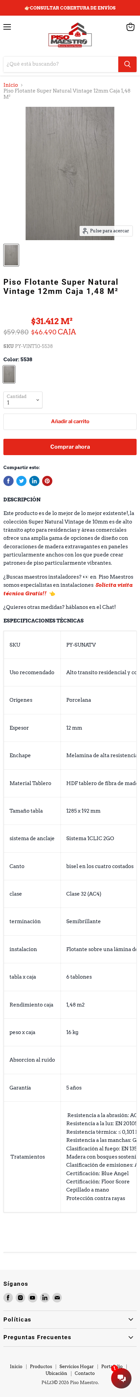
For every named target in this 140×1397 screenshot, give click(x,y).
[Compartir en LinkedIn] (34, 481)
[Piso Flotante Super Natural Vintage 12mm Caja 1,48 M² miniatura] (11, 255)
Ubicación (56, 1373)
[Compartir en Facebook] (8, 481)
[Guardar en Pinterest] (47, 481)
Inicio (10, 85)
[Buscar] (127, 64)
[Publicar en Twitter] (21, 481)
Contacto (85, 1373)
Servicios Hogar (76, 1366)
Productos (41, 1366)
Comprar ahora (70, 447)
